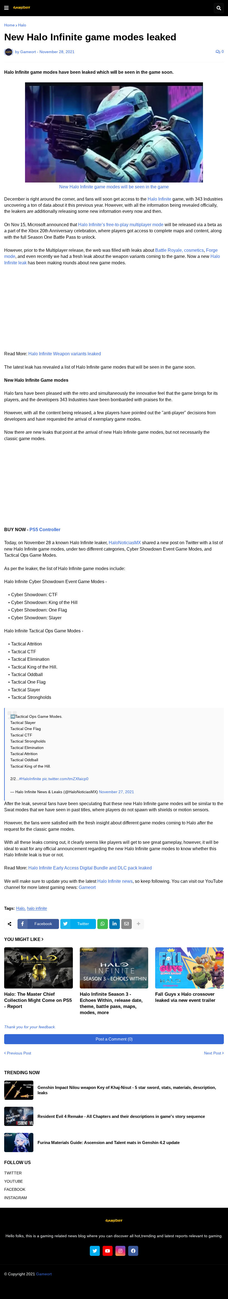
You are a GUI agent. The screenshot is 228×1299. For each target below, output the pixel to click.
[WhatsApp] (102, 924)
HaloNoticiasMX (125, 542)
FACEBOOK (14, 1189)
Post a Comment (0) (114, 1039)
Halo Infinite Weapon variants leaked (64, 353)
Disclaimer (104, 1289)
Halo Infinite (159, 199)
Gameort (87, 887)
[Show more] (138, 924)
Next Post (212, 1053)
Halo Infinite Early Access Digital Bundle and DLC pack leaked (90, 868)
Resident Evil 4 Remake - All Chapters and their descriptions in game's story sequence (121, 1116)
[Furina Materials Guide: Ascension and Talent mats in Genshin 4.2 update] (18, 1142)
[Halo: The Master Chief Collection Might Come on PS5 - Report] (38, 968)
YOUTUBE (13, 1181)
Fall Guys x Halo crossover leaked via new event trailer (185, 997)
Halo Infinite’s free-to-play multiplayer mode (120, 224)
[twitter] (95, 1251)
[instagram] (120, 1251)
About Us (40, 1289)
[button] (6, 8)
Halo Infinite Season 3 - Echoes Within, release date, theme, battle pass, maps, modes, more (111, 1003)
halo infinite (37, 908)
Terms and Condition (71, 1289)
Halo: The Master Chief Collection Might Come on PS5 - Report (38, 1000)
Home (9, 25)
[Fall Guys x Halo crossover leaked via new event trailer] (189, 968)
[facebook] (133, 1251)
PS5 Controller (44, 529)
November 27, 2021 (116, 792)
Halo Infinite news (115, 881)
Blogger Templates (124, 1279)
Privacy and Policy (135, 1289)
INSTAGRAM (15, 1198)
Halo (22, 25)
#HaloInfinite (30, 779)
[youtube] (108, 1251)
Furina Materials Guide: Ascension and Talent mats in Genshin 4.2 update (109, 1142)
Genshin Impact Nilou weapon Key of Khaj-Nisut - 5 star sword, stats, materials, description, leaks (127, 1090)
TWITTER (13, 1173)
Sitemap (189, 1289)
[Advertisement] (114, 312)
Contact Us (166, 1289)
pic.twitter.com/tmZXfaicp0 (65, 779)
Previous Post (19, 1053)
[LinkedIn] (114, 924)
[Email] (126, 924)
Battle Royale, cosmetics (179, 250)
